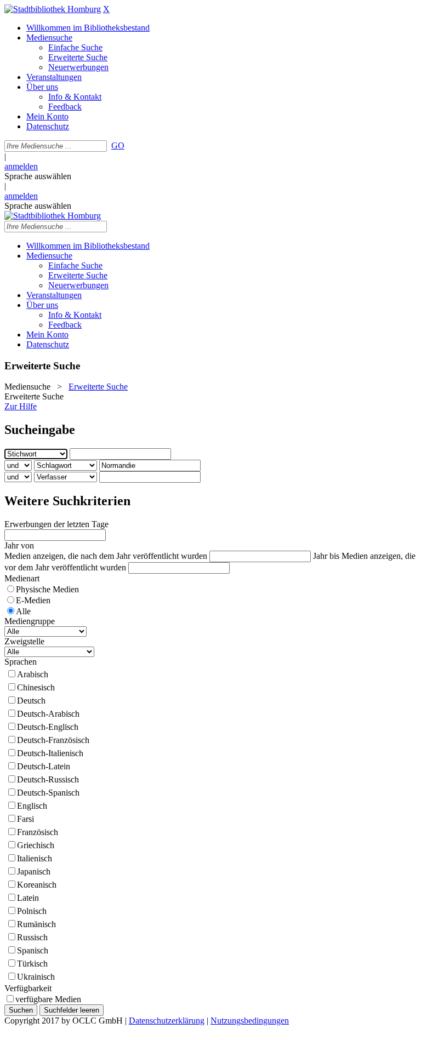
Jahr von (19, 545)
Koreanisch (36, 884)
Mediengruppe (29, 621)
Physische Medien (47, 589)
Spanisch (32, 950)
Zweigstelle (24, 641)
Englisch (32, 805)
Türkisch (32, 963)
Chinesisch (36, 687)
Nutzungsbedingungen (249, 1020)
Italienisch (34, 858)
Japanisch (33, 871)
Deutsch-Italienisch (50, 753)
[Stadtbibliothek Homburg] (52, 9)
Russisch (32, 937)
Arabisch (32, 674)
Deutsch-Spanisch (48, 792)
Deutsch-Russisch (48, 779)
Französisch (37, 832)
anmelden (21, 166)
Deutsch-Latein (43, 766)
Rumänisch (36, 924)
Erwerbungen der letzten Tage (56, 524)
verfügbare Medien (48, 999)
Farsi (25, 819)
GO (117, 145)
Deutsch (31, 700)
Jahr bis (326, 556)
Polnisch (32, 911)
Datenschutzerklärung (166, 1020)
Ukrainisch (36, 976)
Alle (23, 611)
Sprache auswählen (37, 176)
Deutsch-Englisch (47, 727)
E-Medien (33, 600)
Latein (28, 897)
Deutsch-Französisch (53, 740)
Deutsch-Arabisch (48, 713)
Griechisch (35, 845)
